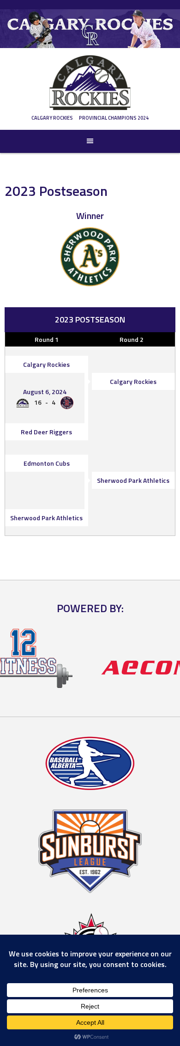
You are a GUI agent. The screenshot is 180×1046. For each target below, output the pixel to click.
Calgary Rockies (52, 118)
